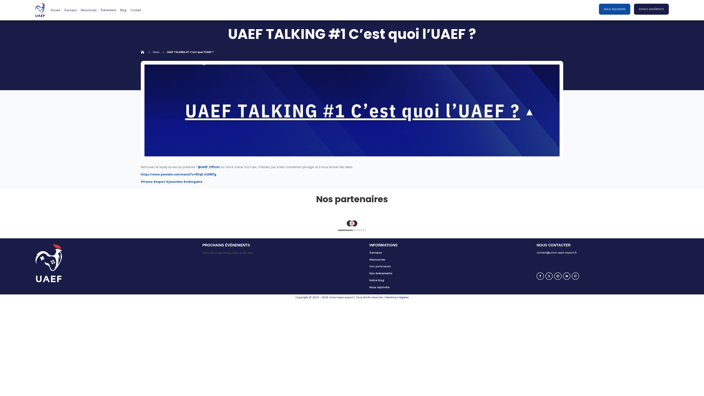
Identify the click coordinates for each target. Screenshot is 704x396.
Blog (123, 10)
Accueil (55, 10)
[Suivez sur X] (549, 276)
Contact (136, 10)
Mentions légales (397, 297)
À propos (70, 10)
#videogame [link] (193, 182)
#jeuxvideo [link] (174, 182)
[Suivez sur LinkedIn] (566, 276)
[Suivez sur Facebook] (540, 276)
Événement (108, 10)
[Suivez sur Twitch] (575, 276)
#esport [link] (159, 182)
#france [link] (147, 182)
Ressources (89, 10)
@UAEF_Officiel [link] (209, 167)
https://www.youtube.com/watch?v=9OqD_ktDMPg (178, 174)
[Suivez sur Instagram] (558, 276)
